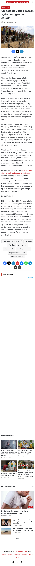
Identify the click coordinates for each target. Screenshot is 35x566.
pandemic (10, 249)
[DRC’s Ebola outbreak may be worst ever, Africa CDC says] (26, 444)
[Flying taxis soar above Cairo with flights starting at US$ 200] (6, 531)
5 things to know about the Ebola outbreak (9, 474)
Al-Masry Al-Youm (21, 552)
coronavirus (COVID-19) (13, 241)
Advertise (9, 554)
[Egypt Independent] (17, 2)
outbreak (22, 245)
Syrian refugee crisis (17, 253)
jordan (12, 245)
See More (17, 538)
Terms (17, 557)
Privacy (31, 554)
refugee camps (24, 249)
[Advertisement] (17, 356)
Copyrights (24, 554)
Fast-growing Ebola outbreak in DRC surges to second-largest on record (9, 452)
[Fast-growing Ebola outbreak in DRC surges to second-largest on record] (9, 444)
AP (4, 22)
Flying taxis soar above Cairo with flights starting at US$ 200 (23, 529)
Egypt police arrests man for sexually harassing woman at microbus (22, 522)
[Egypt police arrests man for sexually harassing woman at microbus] (6, 522)
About (4, 554)
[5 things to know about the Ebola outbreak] (9, 466)
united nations (18, 257)
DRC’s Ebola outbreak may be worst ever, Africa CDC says (25, 452)
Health (29, 241)
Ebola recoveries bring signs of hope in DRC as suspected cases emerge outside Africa (25, 473)
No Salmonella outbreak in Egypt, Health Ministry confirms (15, 512)
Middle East (5, 7)
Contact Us (17, 554)
